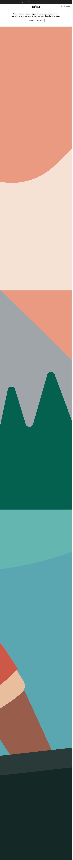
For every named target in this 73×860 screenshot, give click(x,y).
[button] (3, 6)
